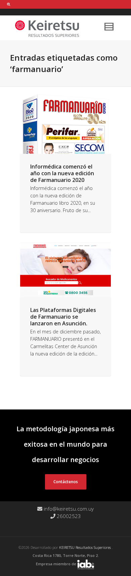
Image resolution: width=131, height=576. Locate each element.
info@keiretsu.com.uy (68, 508)
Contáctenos (65, 482)
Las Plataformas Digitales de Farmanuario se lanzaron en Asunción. (63, 316)
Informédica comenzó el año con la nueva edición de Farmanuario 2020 (62, 173)
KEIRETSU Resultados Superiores (85, 547)
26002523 (68, 516)
